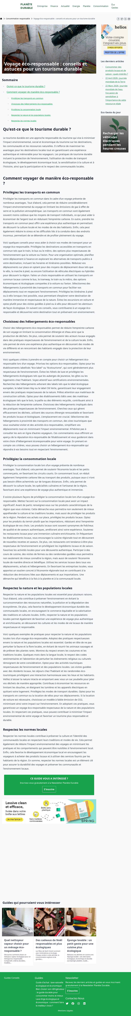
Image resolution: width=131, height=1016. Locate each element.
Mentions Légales (65, 1010)
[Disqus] (49, 860)
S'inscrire (49, 789)
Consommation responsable (18, 18)
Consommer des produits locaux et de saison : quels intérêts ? (116, 70)
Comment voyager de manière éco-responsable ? (33, 91)
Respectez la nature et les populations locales (31, 115)
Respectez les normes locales (23, 120)
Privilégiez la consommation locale (26, 109)
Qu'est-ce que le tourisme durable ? (26, 86)
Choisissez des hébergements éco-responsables (32, 104)
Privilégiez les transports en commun (27, 98)
